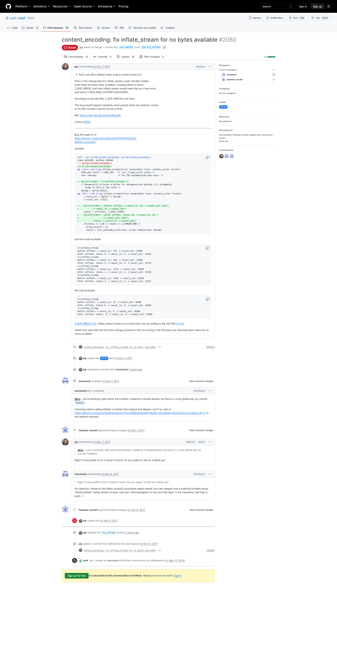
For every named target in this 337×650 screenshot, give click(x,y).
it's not (180, 323)
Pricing (123, 6)
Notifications (276, 18)
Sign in (177, 575)
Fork (298, 18)
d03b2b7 (210, 347)
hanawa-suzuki (88, 430)
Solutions (40, 6)
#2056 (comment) (85, 141)
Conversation (79, 56)
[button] (210, 66)
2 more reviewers (228, 69)
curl (13, 18)
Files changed (155, 56)
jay (81, 47)
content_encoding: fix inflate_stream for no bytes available (119, 347)
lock (85, 560)
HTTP (104, 358)
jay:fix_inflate (151, 47)
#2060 (87, 121)
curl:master (126, 47)
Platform (21, 6)
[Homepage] (8, 6)
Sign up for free (77, 575)
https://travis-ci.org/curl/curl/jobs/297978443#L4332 (105, 138)
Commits (106, 56)
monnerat (85, 381)
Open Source (83, 6)
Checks (129, 56)
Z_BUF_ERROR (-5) (85, 323)
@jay (78, 398)
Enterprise (105, 6)
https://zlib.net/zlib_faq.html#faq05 (100, 115)
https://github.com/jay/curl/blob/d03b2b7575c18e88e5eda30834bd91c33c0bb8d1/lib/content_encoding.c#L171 (140, 412)
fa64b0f (210, 550)
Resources (60, 6)
